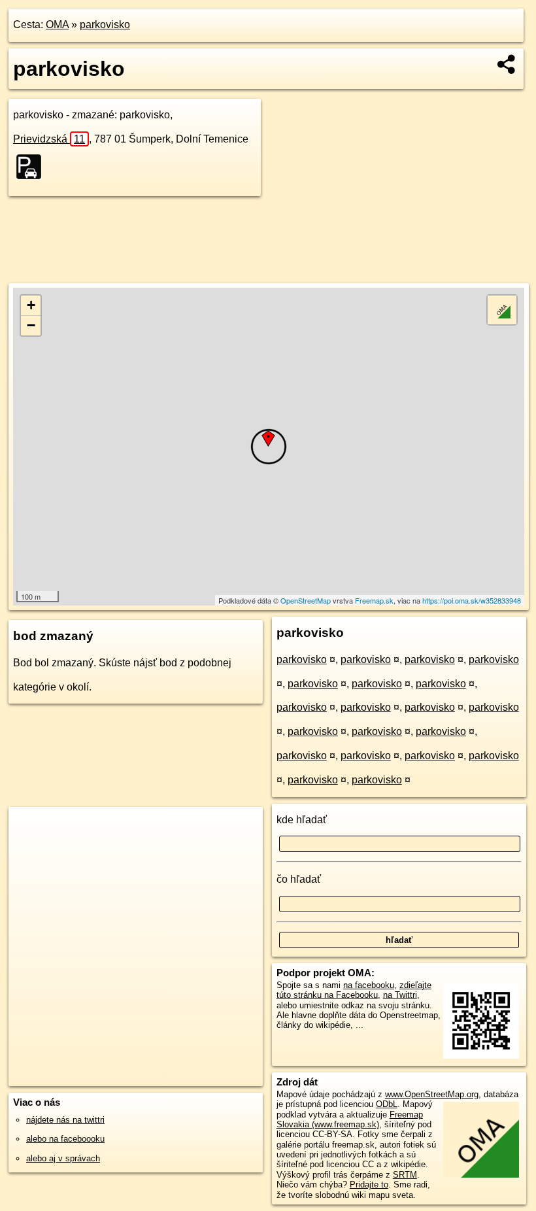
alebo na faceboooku (65, 1139)
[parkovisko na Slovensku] (32, 166)
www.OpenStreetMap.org (431, 1094)
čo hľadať (298, 879)
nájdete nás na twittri (65, 1120)
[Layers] (502, 310)
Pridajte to (369, 1184)
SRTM (405, 1175)
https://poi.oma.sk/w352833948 (471, 600)
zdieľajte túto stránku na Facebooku (353, 990)
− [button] (31, 325)
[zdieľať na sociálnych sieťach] (506, 64)
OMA (57, 24)
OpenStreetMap (305, 600)
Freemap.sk (374, 600)
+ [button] (31, 305)
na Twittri (400, 995)
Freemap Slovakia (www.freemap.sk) (349, 1119)
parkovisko (105, 24)
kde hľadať (301, 819)
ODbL (386, 1104)
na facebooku (368, 985)
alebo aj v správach (63, 1158)
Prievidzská (49, 139)
